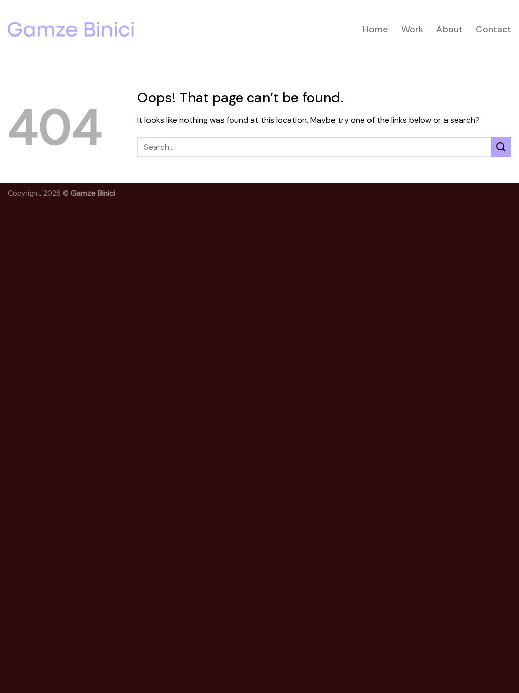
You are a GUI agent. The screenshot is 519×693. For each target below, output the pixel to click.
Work (412, 29)
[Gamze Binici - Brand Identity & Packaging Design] (71, 29)
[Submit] (501, 147)
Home (375, 29)
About (449, 29)
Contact (493, 29)
